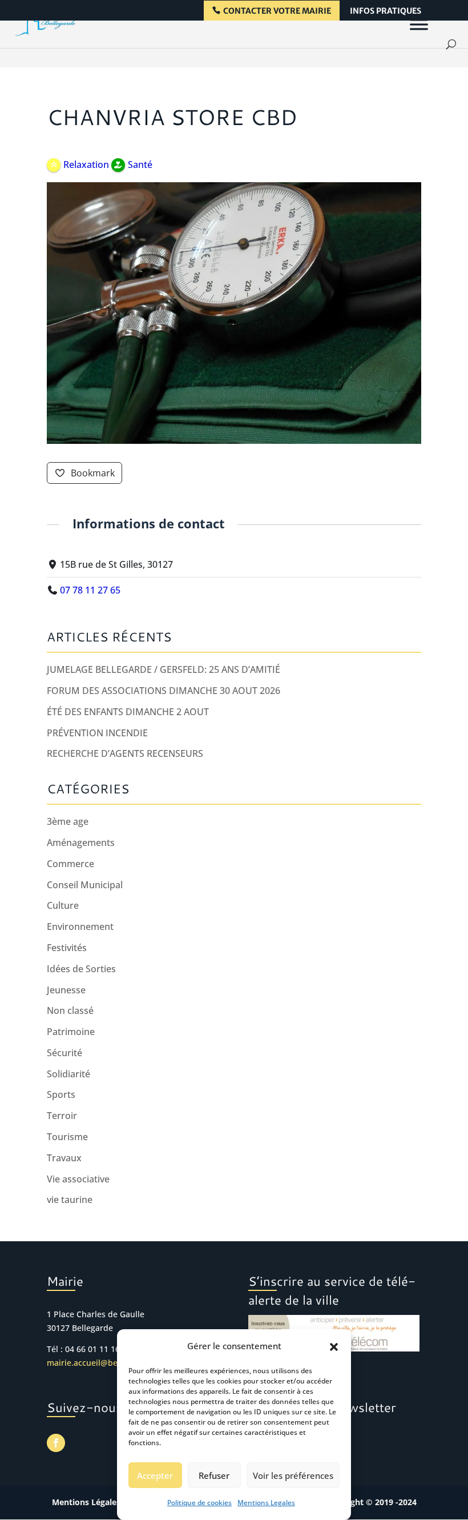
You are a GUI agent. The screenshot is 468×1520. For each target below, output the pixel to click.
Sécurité (64, 1052)
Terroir (62, 1115)
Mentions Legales (266, 1502)
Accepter (155, 1475)
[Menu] (419, 24)
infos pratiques (385, 11)
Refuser (214, 1475)
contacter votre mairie (277, 11)
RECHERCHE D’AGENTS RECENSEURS (125, 753)
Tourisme (67, 1136)
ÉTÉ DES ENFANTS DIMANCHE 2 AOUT (128, 711)
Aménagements (81, 842)
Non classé (70, 1010)
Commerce (70, 863)
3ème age (67, 821)
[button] (334, 1346)
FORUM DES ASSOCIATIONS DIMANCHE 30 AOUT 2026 (163, 690)
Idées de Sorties (81, 968)
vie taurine (69, 1199)
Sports (61, 1094)
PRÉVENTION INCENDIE (97, 733)
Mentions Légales (86, 1502)
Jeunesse (66, 990)
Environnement (80, 926)
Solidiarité (68, 1074)
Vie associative (78, 1179)
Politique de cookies (199, 1502)
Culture (63, 905)
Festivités (67, 947)
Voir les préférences (293, 1475)
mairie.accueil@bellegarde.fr (102, 1362)
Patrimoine (71, 1031)
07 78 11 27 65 (90, 590)
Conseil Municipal (85, 885)
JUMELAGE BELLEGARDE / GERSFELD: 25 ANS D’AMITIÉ (163, 669)
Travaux (64, 1158)
